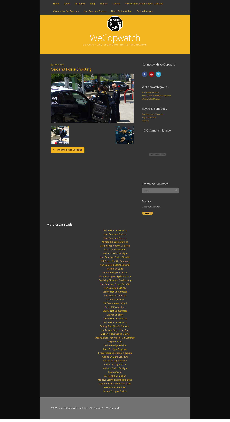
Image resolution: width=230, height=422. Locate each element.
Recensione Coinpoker (115, 387)
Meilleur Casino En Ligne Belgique (115, 379)
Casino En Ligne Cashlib (115, 391)
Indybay (145, 120)
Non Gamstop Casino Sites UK (115, 257)
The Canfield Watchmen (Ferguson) (156, 95)
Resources (80, 3)
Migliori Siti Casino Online (115, 241)
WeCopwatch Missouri (151, 99)
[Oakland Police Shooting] (92, 98)
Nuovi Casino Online (121, 11)
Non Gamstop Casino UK (115, 272)
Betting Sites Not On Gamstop (115, 326)
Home (56, 3)
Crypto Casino (115, 341)
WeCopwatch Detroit (150, 92)
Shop (92, 3)
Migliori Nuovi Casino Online (115, 333)
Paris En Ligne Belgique (115, 349)
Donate (104, 3)
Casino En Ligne (145, 11)
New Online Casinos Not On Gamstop (144, 3)
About (67, 3)
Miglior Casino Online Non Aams (115, 383)
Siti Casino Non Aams (115, 249)
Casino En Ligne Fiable (115, 345)
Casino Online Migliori (115, 375)
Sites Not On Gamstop (115, 295)
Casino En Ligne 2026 (115, 364)
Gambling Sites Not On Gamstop (115, 280)
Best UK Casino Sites (115, 307)
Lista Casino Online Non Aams (115, 330)
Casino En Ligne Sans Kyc (115, 356)
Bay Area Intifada (149, 117)
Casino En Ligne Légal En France (115, 276)
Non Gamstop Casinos (95, 11)
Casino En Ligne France (115, 360)
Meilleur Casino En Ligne (115, 253)
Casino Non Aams (115, 299)
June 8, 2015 (59, 64)
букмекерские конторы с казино (115, 352)
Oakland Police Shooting (71, 69)
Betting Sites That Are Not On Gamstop (115, 337)
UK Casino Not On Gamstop (115, 261)
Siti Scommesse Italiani (115, 303)
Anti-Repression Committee (153, 114)
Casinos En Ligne (115, 314)
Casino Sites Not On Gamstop (115, 245)
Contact (116, 3)
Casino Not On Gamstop (115, 230)
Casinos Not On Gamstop (66, 11)
